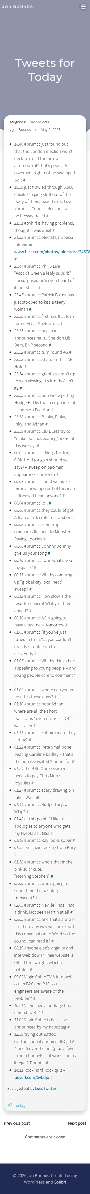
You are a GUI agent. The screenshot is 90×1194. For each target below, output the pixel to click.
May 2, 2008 (50, 129)
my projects (39, 122)
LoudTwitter (45, 1088)
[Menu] (83, 6)
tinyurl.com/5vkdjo (31, 1077)
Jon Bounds (21, 129)
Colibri (60, 1182)
